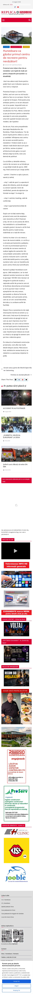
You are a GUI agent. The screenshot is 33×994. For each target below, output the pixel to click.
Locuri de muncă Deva (7, 917)
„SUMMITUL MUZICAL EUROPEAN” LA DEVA (11, 436)
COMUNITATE (26, 46)
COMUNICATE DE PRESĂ (16, 46)
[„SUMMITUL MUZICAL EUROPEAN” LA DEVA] (16, 418)
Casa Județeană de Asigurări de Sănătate (12, 913)
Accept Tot (16, 981)
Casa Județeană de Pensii (8, 910)
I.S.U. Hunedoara (5, 900)
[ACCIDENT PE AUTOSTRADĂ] (16, 391)
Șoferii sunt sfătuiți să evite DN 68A (15, 465)
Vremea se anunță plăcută (20, 375)
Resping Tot (16, 990)
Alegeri (17, 986)
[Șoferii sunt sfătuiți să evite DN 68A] (16, 447)
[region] (16, 977)
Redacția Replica (18, 65)
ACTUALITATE (6, 46)
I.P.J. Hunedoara (5, 903)
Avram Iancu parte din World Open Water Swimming (18, 369)
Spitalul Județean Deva (7, 906)
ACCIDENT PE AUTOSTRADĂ (14, 408)
